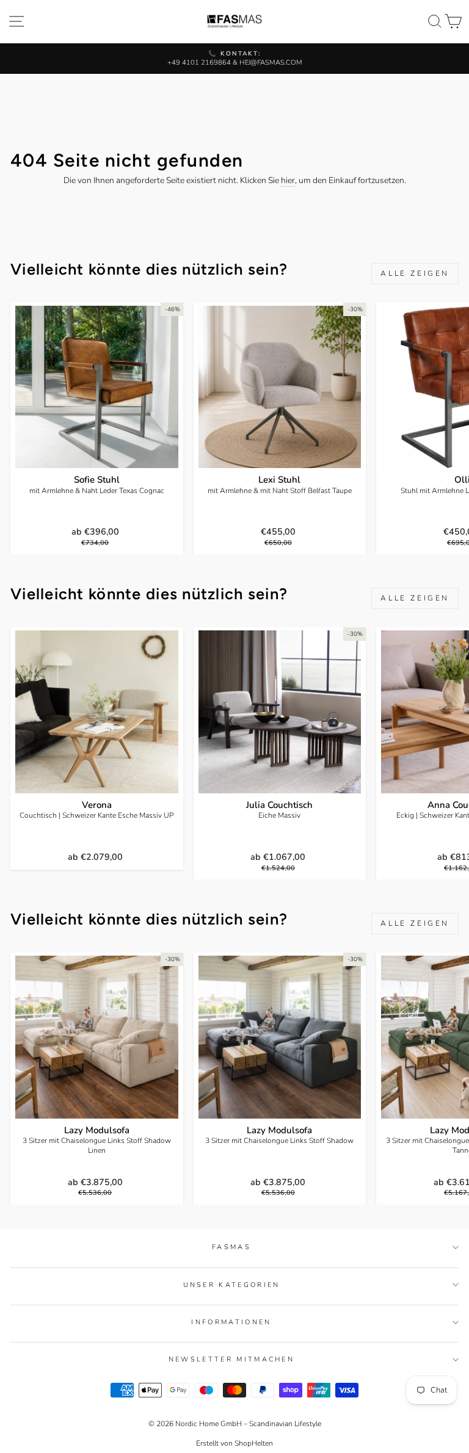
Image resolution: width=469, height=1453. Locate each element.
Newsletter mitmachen (231, 1359)
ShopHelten (253, 1443)
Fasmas (231, 1247)
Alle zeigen (414, 273)
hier (288, 180)
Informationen (231, 1322)
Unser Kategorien (231, 1284)
